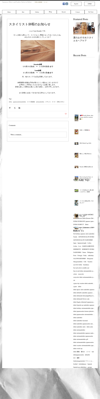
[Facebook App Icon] (64, 4)
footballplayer (82, 364)
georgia (90, 367)
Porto (74, 255)
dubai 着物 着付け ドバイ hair (83, 352)
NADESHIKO (77, 252)
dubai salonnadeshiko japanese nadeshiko (84, 333)
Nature (84, 252)
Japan (74, 243)
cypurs (75, 286)
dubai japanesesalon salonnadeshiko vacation (84, 314)
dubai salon (90, 327)
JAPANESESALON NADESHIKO (83, 240)
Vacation (90, 262)
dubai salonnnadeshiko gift (80, 339)
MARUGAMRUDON (88, 246)
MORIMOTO (77, 249)
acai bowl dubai (77, 265)
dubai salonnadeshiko (79, 330)
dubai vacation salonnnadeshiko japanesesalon (84, 345)
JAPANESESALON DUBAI (86, 237)
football (75, 364)
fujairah (90, 364)
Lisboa (89, 243)
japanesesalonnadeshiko (19, 102)
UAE (85, 262)
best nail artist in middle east (81, 268)
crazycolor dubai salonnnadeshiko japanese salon (84, 277)
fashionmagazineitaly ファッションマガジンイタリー (84, 361)
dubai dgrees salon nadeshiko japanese (83, 289)
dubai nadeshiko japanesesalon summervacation (84, 324)
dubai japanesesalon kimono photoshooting (84, 311)
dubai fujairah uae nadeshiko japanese (83, 305)
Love (79, 246)
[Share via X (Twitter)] (15, 108)
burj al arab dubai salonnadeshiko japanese (84, 271)
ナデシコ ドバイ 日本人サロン (54, 102)
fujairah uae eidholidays (80, 367)
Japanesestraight (82, 243)
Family (75, 237)
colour (75, 274)
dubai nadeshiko (77, 317)
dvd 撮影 (76, 358)
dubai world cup (77, 348)
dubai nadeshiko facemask (80, 320)
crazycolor (81, 274)
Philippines (90, 252)
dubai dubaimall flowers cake (81, 299)
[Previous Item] (76, 28)
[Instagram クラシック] (67, 4)
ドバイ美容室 (31, 102)
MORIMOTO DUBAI (88, 249)
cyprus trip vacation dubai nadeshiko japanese (84, 283)
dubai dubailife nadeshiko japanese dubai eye (84, 293)
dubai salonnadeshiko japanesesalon (83, 336)
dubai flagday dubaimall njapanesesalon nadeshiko (84, 302)
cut (74, 280)
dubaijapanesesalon (78, 355)
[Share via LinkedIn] (19, 108)
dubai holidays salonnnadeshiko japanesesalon (84, 308)
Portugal (80, 255)
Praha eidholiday (88, 255)
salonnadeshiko (40, 102)
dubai (10, 102)
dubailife (87, 355)
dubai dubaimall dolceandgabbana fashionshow (84, 296)
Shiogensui (90, 258)
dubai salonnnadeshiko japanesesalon (83, 342)
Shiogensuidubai (77, 262)
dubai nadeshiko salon (79, 327)
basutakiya (86, 265)
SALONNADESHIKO (79, 258)
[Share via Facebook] (10, 108)
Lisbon (75, 246)
